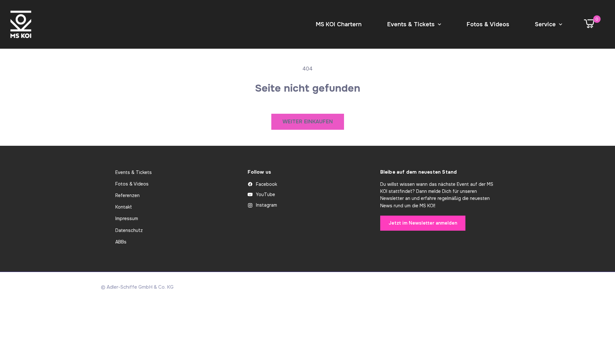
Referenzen (127, 195)
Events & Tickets (133, 172)
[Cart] (589, 24)
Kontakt (123, 207)
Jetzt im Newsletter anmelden (423, 223)
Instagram (266, 205)
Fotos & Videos (132, 184)
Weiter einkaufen (308, 121)
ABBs (121, 242)
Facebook (266, 184)
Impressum (126, 218)
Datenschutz (129, 230)
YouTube (265, 194)
